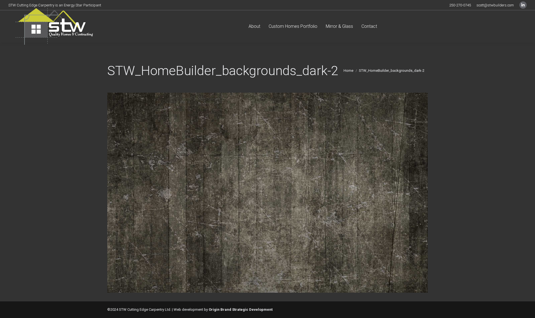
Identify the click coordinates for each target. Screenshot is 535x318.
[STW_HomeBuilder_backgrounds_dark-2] (267, 193)
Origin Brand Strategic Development (241, 309)
